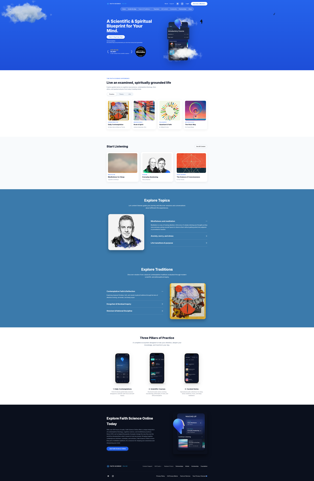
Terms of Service (185, 476)
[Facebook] (177, 3)
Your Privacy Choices (199, 476)
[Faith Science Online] (117, 3)
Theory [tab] (121, 94)
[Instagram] (182, 3)
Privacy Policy (160, 476)
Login (187, 3)
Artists (187, 466)
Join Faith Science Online (117, 448)
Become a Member (199, 4)
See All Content (200, 146)
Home (124, 9)
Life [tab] (130, 94)
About (166, 3)
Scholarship (194, 466)
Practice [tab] (111, 94)
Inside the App (132, 9)
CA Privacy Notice (172, 476)
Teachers (156, 9)
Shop (190, 9)
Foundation (204, 466)
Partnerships (182, 9)
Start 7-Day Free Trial (115, 37)
